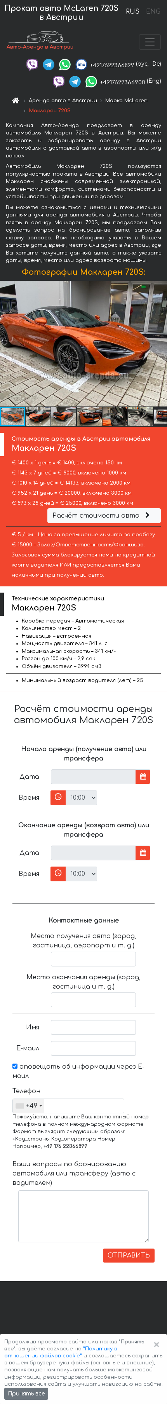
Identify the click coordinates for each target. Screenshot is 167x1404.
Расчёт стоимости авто (96, 515)
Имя (32, 1027)
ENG (153, 11)
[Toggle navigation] (150, 42)
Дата (29, 776)
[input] (93, 776)
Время (29, 797)
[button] (38, 416)
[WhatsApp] (64, 64)
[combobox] (28, 1106)
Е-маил (27, 1048)
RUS (132, 11)
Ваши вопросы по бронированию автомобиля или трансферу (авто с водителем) (74, 1173)
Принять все (26, 1394)
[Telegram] (48, 64)
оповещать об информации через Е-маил (78, 1071)
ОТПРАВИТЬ (129, 1255)
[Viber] (32, 64)
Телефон (26, 1091)
